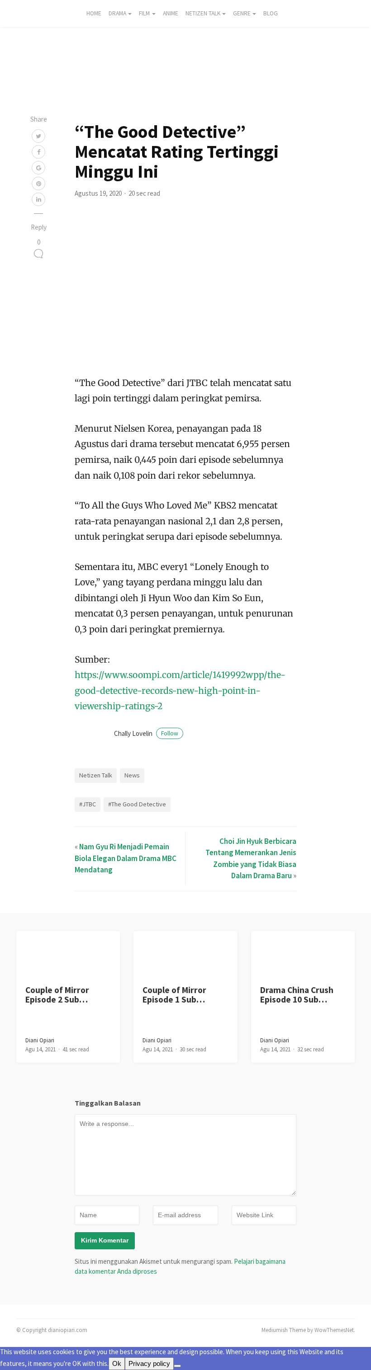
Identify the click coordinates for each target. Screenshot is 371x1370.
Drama (117, 13)
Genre (242, 13)
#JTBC (87, 804)
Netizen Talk (203, 13)
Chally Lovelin (146, 733)
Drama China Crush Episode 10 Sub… (296, 994)
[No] (177, 1366)
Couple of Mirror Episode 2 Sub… (57, 994)
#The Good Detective (137, 804)
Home (93, 13)
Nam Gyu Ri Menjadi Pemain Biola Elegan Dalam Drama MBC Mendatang (125, 858)
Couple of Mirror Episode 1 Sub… (174, 994)
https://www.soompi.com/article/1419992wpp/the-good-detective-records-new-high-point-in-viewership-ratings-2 (180, 690)
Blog (270, 13)
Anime (170, 13)
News (132, 775)
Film (144, 13)
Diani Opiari (39, 1040)
